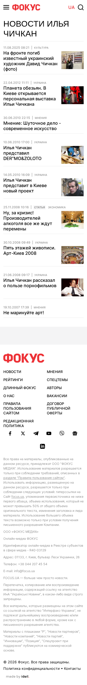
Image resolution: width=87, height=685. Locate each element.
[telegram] (36, 433)
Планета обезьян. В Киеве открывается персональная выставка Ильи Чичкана (29, 96)
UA (71, 7)
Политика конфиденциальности (31, 668)
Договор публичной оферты (58, 408)
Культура (41, 47)
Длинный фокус (19, 388)
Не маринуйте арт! (23, 312)
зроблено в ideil (17, 676)
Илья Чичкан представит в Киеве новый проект (25, 185)
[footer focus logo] (23, 358)
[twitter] (23, 433)
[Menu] (6, 7)
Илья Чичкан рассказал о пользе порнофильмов (29, 283)
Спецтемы (57, 379)
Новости (12, 371)
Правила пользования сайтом (17, 408)
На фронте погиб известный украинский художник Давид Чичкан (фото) (30, 61)
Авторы (54, 388)
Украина (39, 82)
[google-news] (74, 433)
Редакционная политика (18, 423)
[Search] (81, 7)
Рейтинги (13, 379)
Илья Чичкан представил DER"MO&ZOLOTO (22, 153)
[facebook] (10, 433)
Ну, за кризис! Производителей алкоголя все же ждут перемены (27, 221)
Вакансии (57, 396)
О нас (8, 396)
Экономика (57, 207)
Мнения (41, 118)
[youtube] (49, 433)
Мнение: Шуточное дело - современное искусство (32, 125)
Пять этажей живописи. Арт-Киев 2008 (29, 250)
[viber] (61, 433)
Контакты (72, 668)
